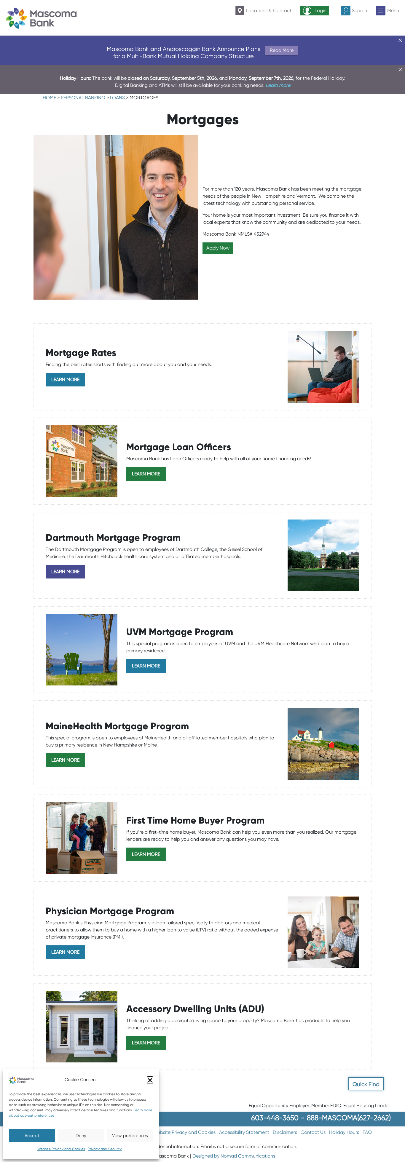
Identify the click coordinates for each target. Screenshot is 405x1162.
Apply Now (217, 248)
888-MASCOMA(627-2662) (349, 1117)
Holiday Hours (344, 1132)
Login (320, 10)
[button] (150, 1080)
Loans (117, 97)
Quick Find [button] (366, 1084)
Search (359, 10)
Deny (81, 1135)
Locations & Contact (268, 10)
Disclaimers (285, 1132)
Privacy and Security (105, 1149)
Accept (32, 1135)
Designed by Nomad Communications (233, 1156)
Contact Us (313, 1132)
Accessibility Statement (244, 1132)
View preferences (130, 1135)
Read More (282, 50)
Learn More (65, 379)
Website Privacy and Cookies (61, 1149)
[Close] (400, 40)
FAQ (367, 1132)
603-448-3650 (275, 1117)
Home (49, 97)
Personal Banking (83, 97)
